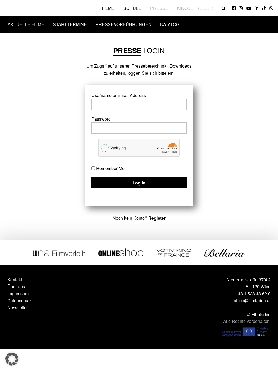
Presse (159, 8)
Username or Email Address (118, 95)
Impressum (18, 293)
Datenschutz (19, 300)
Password (101, 119)
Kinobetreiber (195, 8)
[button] (12, 359)
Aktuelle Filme (26, 24)
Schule (132, 8)
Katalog (169, 24)
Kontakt (14, 279)
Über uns (16, 286)
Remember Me (110, 168)
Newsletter (17, 307)
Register (157, 218)
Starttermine (70, 24)
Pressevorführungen (123, 24)
